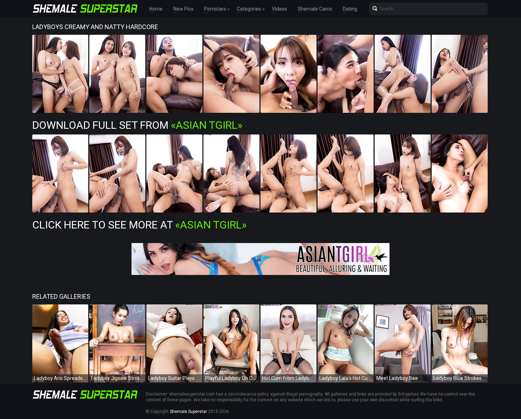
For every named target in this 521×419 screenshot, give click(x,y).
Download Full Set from (137, 125)
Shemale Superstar (188, 411)
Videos (279, 9)
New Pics (183, 9)
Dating (350, 9)
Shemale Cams (315, 9)
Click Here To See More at (139, 225)
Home (156, 9)
